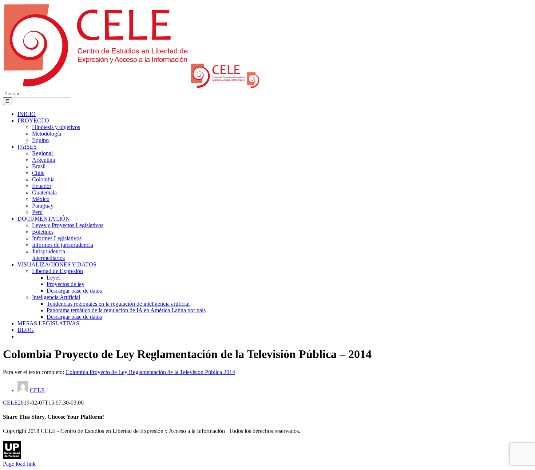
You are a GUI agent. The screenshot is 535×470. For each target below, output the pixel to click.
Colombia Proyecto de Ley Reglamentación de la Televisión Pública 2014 (150, 372)
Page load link (19, 464)
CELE (37, 390)
